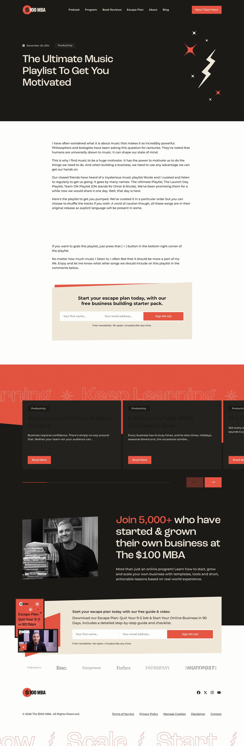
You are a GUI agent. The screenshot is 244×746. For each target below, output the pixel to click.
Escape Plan (135, 9)
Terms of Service (123, 714)
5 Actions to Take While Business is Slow (161, 422)
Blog (166, 9)
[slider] (96, 482)
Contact (216, 714)
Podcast (74, 9)
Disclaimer (198, 714)
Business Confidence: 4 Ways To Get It (69, 422)
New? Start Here (206, 9)
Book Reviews (112, 9)
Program (91, 9)
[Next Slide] (213, 482)
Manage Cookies (174, 714)
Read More (39, 459)
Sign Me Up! (163, 316)
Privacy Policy (148, 714)
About (153, 9)
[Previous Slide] (194, 482)
